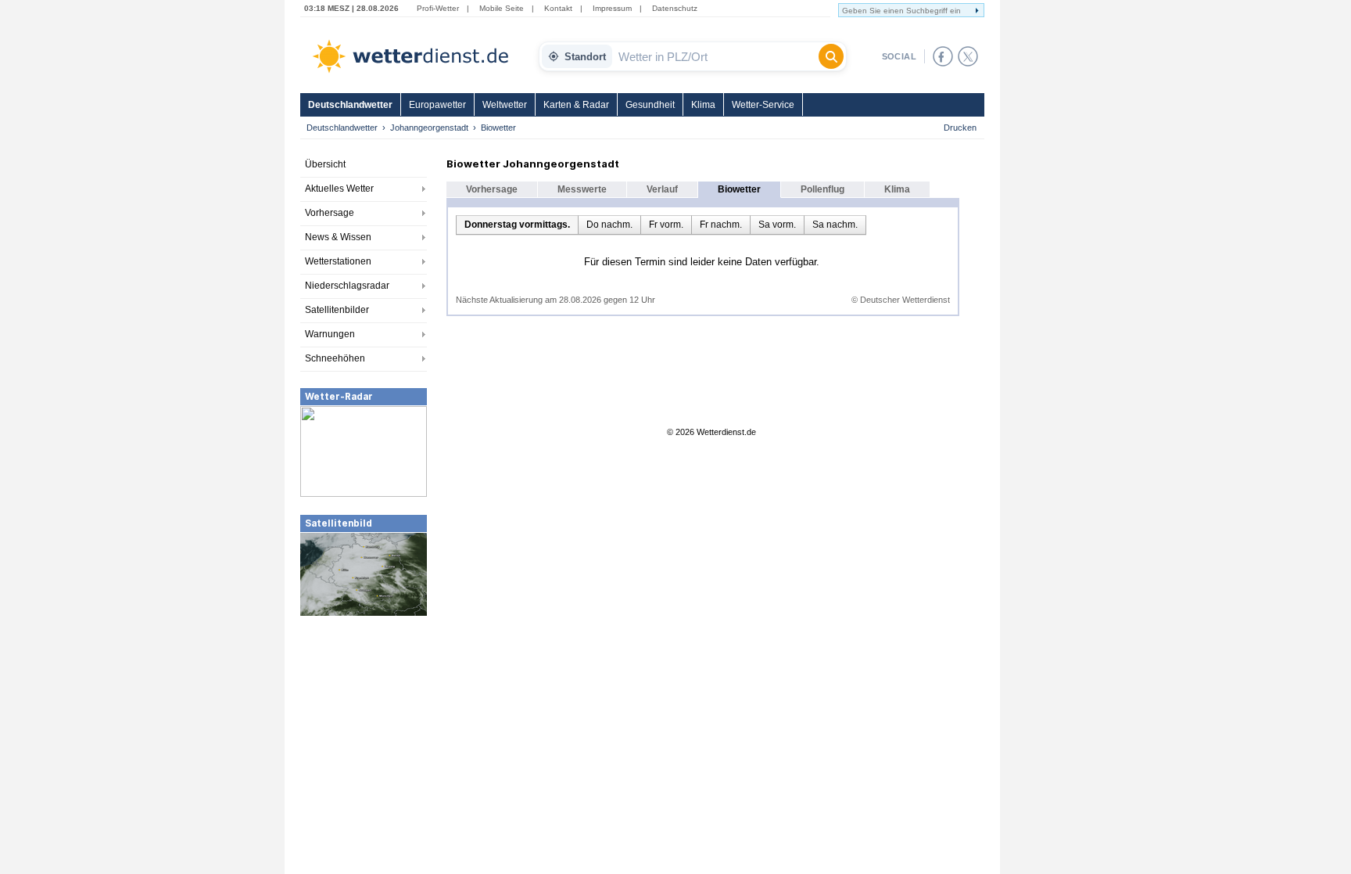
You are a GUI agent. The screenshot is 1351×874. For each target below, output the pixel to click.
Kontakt (558, 8)
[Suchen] (831, 56)
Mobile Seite (501, 8)
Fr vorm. (666, 224)
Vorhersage (329, 212)
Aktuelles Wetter (339, 188)
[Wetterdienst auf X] (968, 56)
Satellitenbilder (337, 309)
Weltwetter (504, 104)
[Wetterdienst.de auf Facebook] (943, 56)
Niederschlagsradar (347, 285)
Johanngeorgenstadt (429, 127)
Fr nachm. (721, 224)
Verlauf (662, 189)
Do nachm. (609, 224)
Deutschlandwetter (350, 104)
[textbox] (715, 56)
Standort (585, 57)
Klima (703, 104)
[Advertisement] (363, 735)
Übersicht (325, 164)
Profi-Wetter (438, 8)
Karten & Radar (576, 104)
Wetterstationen (338, 261)
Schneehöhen (335, 358)
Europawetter (437, 104)
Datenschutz (674, 8)
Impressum (612, 8)
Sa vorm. (777, 224)
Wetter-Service (763, 104)
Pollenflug (822, 189)
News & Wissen (338, 237)
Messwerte (582, 189)
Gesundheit (650, 104)
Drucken (960, 127)
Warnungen (330, 334)
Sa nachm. (835, 224)
